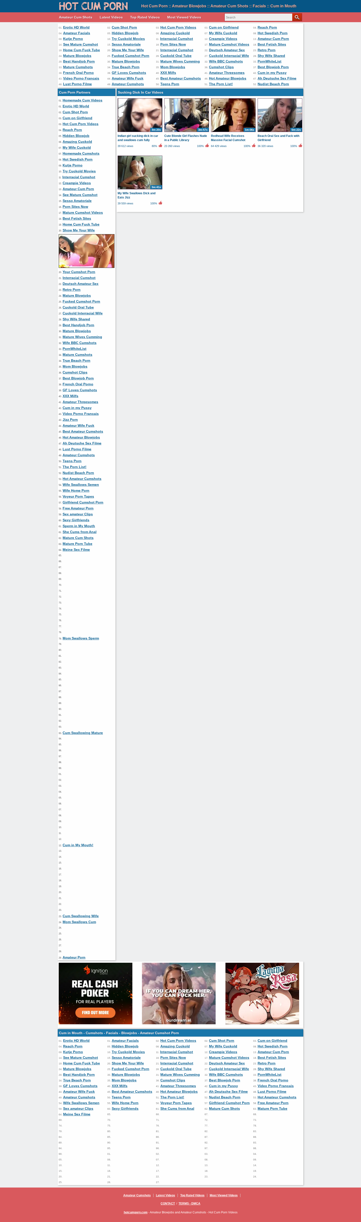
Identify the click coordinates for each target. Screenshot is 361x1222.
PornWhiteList (269, 61)
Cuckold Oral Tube (176, 56)
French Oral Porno (78, 73)
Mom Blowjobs (172, 67)
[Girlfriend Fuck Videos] (86, 267)
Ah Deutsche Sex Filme (277, 78)
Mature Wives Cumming (180, 61)
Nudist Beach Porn (273, 84)
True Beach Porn (125, 67)
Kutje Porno (73, 39)
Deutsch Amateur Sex (227, 50)
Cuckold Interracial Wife (229, 56)
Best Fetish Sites (272, 44)
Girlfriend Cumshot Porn (83, 502)
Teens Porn (169, 84)
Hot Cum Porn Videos (178, 27)
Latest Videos (111, 17)
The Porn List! (221, 84)
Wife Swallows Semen (81, 485)
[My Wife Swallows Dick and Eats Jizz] (140, 189)
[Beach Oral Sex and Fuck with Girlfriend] (280, 131)
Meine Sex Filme (76, 550)
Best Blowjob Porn (273, 67)
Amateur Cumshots (128, 84)
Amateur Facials (76, 33)
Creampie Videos (223, 39)
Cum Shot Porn (124, 27)
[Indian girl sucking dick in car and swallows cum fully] (140, 131)
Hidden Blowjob (125, 33)
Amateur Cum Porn (273, 39)
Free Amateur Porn (78, 508)
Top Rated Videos (145, 17)
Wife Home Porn (76, 490)
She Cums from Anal (80, 532)
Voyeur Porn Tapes (78, 496)
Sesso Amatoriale (126, 44)
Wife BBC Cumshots (226, 61)
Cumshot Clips (221, 67)
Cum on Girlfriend (224, 27)
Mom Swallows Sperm (81, 638)
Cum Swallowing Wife (81, 916)
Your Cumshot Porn (79, 272)
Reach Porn (267, 27)
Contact (168, 1203)
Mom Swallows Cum (79, 922)
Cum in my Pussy (272, 73)
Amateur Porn (74, 957)
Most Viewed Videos (184, 17)
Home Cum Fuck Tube (81, 50)
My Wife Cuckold (223, 33)
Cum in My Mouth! (78, 845)
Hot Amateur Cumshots (82, 479)
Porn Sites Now (173, 44)
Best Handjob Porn (79, 61)
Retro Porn (267, 50)
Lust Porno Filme (77, 84)
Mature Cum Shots (78, 538)
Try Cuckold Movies (128, 39)
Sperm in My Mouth (79, 526)
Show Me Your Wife (128, 50)
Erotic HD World (76, 27)
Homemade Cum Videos (82, 100)
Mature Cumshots (78, 67)
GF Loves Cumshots (129, 73)
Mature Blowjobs (77, 56)
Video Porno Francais (81, 78)
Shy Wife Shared (271, 56)
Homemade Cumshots (81, 153)
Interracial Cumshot (176, 39)
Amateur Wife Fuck (127, 78)
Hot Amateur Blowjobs (227, 78)
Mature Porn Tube (77, 544)
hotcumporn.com (136, 1212)
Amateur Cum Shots (75, 17)
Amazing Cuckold (175, 33)
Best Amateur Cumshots (180, 78)
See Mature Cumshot (80, 44)
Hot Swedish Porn (273, 33)
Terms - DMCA (189, 1203)
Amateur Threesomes (227, 73)
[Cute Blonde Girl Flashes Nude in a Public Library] (186, 131)
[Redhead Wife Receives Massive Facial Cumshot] (233, 131)
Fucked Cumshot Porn (130, 56)
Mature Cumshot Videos (229, 44)
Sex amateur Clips (78, 514)
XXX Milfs (168, 73)
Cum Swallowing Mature (83, 733)
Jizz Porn (70, 420)
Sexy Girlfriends (76, 520)
